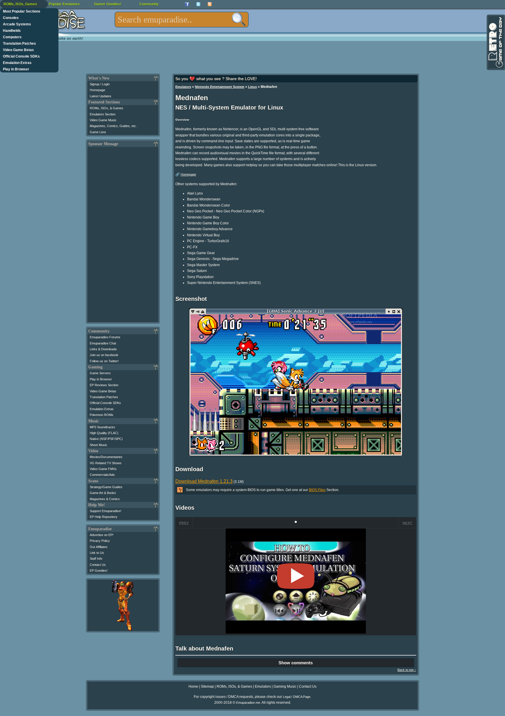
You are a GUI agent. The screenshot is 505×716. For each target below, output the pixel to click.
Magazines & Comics (105, 499)
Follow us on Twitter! (104, 361)
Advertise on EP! (101, 535)
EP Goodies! (99, 570)
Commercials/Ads (102, 474)
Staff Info (96, 558)
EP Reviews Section (104, 385)
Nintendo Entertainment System (219, 87)
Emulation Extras (17, 63)
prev (184, 523)
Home (193, 686)
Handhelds (12, 31)
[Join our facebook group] (187, 4)
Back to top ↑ (406, 670)
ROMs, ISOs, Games (20, 4)
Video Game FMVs (103, 469)
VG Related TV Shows (106, 463)
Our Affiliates (99, 547)
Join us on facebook (104, 355)
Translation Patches (19, 43)
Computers (12, 37)
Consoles (11, 18)
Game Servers (100, 373)
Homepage (97, 90)
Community (149, 4)
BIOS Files (317, 490)
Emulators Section (102, 114)
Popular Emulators (64, 4)
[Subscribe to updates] (209, 4)
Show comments (296, 662)
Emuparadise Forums (105, 337)
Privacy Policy (100, 540)
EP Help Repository (103, 517)
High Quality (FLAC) (104, 433)
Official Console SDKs (21, 56)
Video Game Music (103, 120)
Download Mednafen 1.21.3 (204, 481)
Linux (252, 87)
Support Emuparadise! (105, 511)
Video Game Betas (18, 50)
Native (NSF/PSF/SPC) (106, 439)
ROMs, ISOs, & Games (106, 108)
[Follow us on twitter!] (198, 4)
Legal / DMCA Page (296, 696)
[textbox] (182, 19)
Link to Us (97, 552)
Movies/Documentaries (106, 457)
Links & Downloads (103, 349)
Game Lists (98, 132)
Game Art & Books (103, 493)
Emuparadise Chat (103, 343)
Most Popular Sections (21, 11)
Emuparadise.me (248, 702)
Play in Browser (16, 69)
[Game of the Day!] (495, 42)
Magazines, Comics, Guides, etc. (113, 126)
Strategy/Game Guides (106, 487)
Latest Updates (100, 96)
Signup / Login (100, 84)
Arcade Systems (17, 24)
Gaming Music (285, 686)
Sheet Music (98, 445)
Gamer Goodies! (107, 4)
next (407, 523)
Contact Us (98, 564)
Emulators (183, 87)
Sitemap (207, 686)
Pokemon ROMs (101, 415)
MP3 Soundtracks (102, 427)
